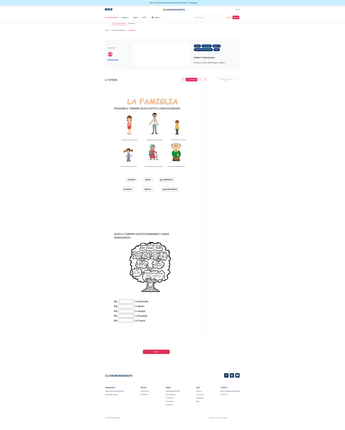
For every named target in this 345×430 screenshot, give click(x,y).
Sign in (228, 17)
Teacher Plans (145, 391)
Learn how (193, 3)
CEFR (144, 17)
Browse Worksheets (112, 17)
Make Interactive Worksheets (114, 391)
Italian (217, 50)
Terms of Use (213, 417)
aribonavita (113, 60)
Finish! (156, 352)
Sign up (235, 17)
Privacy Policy (222, 417)
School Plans (144, 394)
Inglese (197, 46)
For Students (170, 401)
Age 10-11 (216, 46)
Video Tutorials (170, 394)
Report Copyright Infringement (230, 391)
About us (199, 391)
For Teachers (169, 398)
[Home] (174, 9)
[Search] (196, 17)
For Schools (169, 405)
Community (200, 394)
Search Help (200, 398)
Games (156, 17)
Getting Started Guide (172, 391)
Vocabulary (207, 46)
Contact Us (223, 394)
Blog (197, 401)
